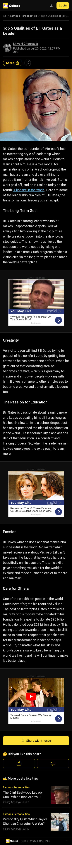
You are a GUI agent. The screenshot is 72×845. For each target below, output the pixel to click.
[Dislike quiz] (53, 763)
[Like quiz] (19, 763)
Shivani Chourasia (25, 43)
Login (63, 5)
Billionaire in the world (28, 190)
